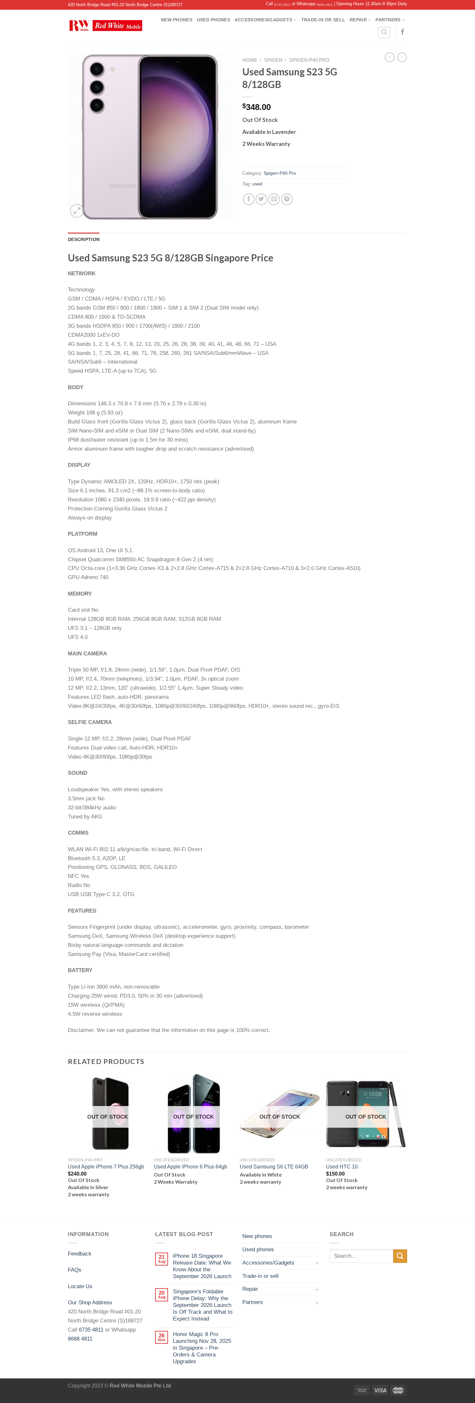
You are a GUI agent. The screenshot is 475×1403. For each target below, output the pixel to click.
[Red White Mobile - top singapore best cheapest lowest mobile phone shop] (105, 25)
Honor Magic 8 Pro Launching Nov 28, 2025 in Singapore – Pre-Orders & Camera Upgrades (202, 1348)
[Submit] (400, 1256)
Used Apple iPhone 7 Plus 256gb (106, 1166)
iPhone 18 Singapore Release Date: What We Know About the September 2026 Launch (202, 1266)
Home (249, 60)
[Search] (384, 32)
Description (84, 239)
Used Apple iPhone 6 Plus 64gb (190, 1166)
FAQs (74, 1269)
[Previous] (68, 1146)
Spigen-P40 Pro (309, 60)
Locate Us (80, 1286)
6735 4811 (282, 4)
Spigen (273, 60)
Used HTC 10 (342, 1166)
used (257, 183)
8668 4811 (325, 4)
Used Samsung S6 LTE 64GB (274, 1166)
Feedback (79, 1253)
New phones (176, 19)
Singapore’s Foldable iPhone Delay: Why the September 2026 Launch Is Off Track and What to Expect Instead (202, 1305)
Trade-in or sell (323, 19)
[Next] (405, 1146)
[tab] (84, 239)
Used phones (213, 19)
